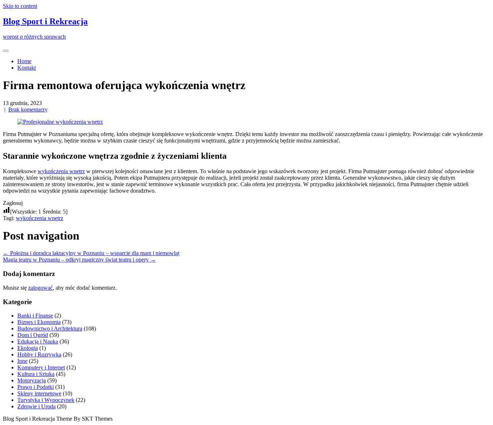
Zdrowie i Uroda (36, 406)
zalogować (40, 288)
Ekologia (27, 348)
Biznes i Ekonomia (39, 322)
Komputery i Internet (41, 367)
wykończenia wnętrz (61, 171)
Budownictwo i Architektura (49, 328)
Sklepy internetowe (39, 393)
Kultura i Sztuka (35, 374)
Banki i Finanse (35, 315)
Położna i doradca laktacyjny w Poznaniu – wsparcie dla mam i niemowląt (91, 253)
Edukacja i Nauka (37, 341)
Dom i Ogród (32, 335)
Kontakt (26, 68)
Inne (22, 361)
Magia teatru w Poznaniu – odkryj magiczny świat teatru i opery (79, 260)
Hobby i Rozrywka (39, 354)
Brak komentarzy (28, 109)
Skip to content (20, 6)
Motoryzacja (31, 380)
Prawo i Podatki (35, 387)
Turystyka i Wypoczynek (45, 400)
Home (24, 61)
